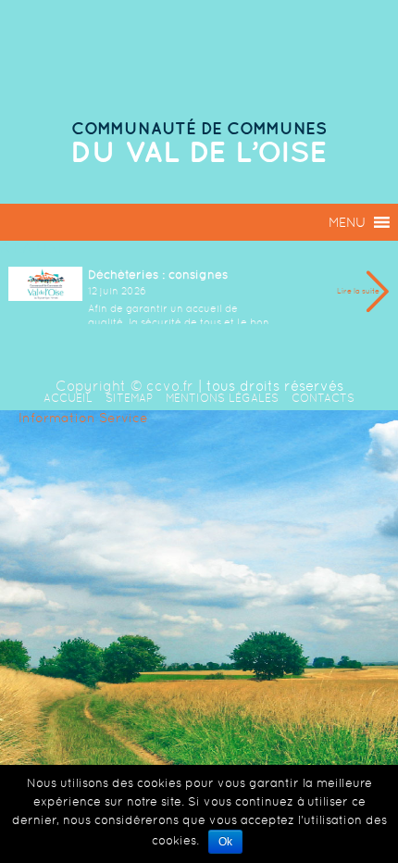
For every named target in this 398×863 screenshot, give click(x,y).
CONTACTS (323, 398)
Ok (225, 841)
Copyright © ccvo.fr (124, 386)
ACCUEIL (68, 398)
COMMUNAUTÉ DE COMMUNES (199, 128)
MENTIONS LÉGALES (222, 398)
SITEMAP (129, 398)
